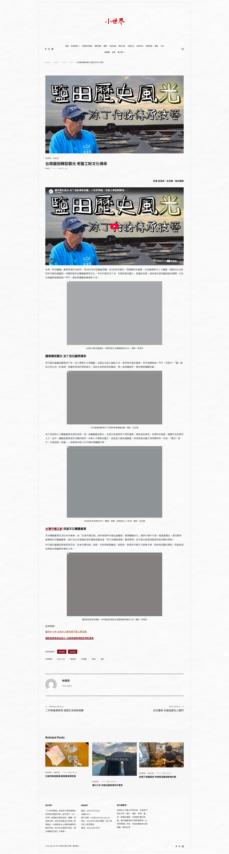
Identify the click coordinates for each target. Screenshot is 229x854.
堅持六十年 (66, 631)
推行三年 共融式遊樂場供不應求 (107, 785)
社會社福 (112, 46)
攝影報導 (98, 46)
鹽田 (102, 659)
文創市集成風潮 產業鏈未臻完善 (60, 776)
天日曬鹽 (84, 659)
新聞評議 (149, 46)
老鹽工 (94, 659)
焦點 (67, 46)
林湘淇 (47, 168)
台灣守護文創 (53, 528)
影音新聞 (74, 46)
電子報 (120, 52)
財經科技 (140, 46)
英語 (113, 52)
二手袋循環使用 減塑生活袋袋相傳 (64, 709)
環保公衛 (121, 46)
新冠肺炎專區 (87, 46)
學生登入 (76, 846)
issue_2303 (61, 659)
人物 (162, 46)
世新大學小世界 (65, 846)
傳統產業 (73, 659)
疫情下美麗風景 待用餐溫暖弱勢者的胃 (157, 776)
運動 (156, 46)
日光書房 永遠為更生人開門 (168, 709)
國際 (105, 46)
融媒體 (106, 52)
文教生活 (131, 46)
